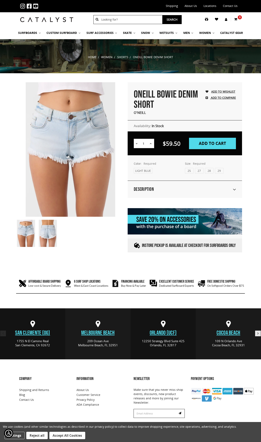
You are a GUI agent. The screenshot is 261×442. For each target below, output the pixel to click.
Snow (146, 33)
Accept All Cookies (67, 435)
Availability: (149, 126)
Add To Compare (223, 98)
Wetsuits (167, 33)
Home (92, 57)
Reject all (37, 435)
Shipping (172, 6)
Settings (14, 435)
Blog (22, 395)
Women (205, 33)
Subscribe (180, 413)
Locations (209, 6)
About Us (191, 6)
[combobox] (130, 19)
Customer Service (88, 395)
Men (187, 33)
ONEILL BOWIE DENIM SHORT (153, 57)
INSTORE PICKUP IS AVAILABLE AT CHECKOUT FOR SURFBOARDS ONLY (189, 245)
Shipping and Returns (34, 390)
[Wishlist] (217, 19)
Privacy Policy (85, 400)
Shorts (122, 57)
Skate (128, 33)
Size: (195, 163)
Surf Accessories (100, 33)
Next (258, 333)
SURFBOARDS (28, 33)
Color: (145, 163)
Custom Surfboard (62, 33)
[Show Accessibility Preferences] (8, 433)
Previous (3, 333)
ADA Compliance (87, 404)
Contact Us (230, 6)
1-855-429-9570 (46, 3)
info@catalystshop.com (52, 3)
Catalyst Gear (231, 33)
